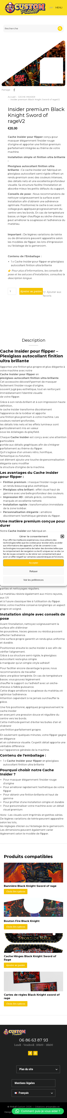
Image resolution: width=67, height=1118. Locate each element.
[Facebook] (30, 1053)
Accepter (33, 562)
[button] (62, 536)
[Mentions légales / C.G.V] (33, 1083)
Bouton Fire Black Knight (22, 921)
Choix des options (15, 891)
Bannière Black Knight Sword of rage (30, 885)
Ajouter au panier (31, 291)
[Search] (60, 28)
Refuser (33, 571)
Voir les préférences (33, 580)
